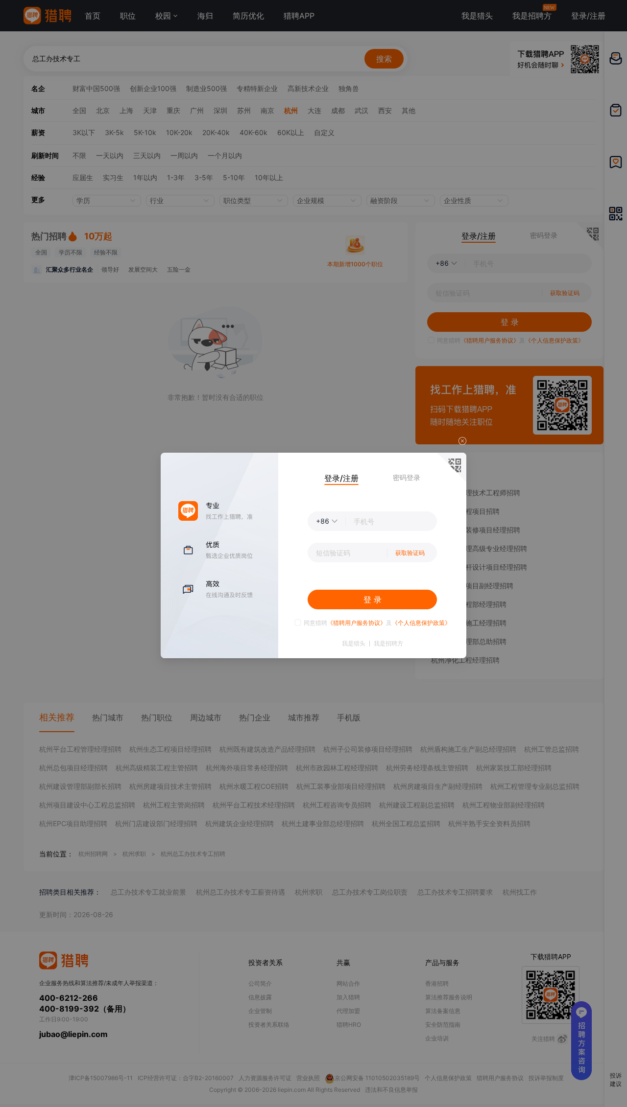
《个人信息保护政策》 (421, 622)
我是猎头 (353, 643)
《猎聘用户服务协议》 (356, 622)
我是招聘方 (388, 643)
